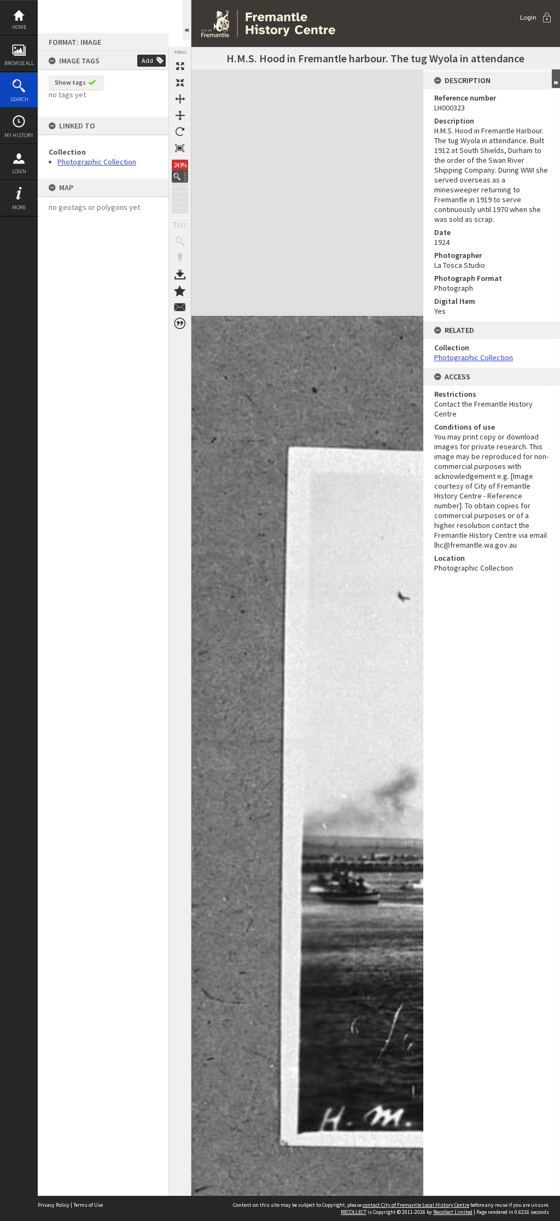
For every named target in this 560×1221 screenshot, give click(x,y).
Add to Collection (180, 291)
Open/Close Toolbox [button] (187, 20)
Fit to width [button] (180, 99)
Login (19, 171)
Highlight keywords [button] (180, 258)
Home (19, 27)
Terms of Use (88, 1204)
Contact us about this (180, 307)
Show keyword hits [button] (180, 241)
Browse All (19, 63)
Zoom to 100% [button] (180, 148)
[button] (180, 176)
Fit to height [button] (180, 115)
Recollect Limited (452, 1212)
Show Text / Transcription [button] (180, 225)
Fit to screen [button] (180, 82)
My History (18, 135)
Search (19, 99)
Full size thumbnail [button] (180, 66)
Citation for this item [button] (180, 323)
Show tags (70, 82)
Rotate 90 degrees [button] (180, 132)
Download (180, 274)
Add (147, 60)
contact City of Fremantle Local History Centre (416, 1204)
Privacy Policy (53, 1204)
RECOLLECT (353, 1212)
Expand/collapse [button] (556, 78)
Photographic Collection (96, 162)
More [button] (19, 207)
